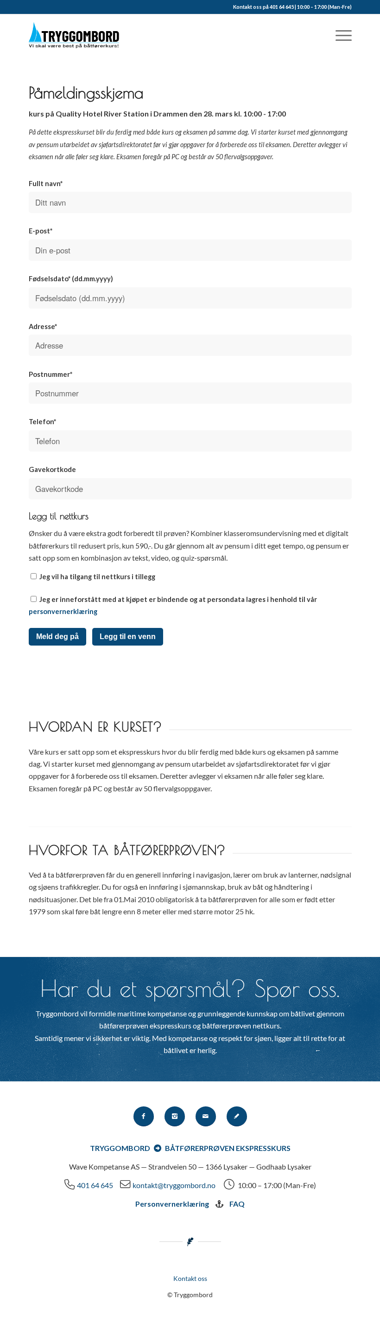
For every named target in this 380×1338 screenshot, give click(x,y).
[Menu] (339, 35)
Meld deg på (57, 636)
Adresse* (43, 326)
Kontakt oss (190, 1278)
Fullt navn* (46, 183)
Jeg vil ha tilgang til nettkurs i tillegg (96, 576)
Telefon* (42, 421)
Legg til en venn (128, 636)
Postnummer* (50, 374)
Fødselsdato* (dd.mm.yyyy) (71, 278)
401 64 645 (95, 1185)
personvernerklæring (63, 611)
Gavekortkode (52, 469)
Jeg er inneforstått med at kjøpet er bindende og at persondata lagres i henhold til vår (173, 605)
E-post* (40, 230)
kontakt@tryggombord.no (174, 1185)
